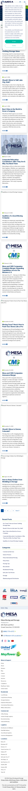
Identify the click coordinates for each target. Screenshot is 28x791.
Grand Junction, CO (6, 749)
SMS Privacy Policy (14, 780)
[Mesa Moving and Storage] (14, 615)
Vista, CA (3, 769)
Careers (3, 673)
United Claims (4, 688)
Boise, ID (3, 741)
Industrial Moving (5, 721)
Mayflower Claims (5, 686)
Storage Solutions (5, 700)
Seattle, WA (4, 764)
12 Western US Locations (12, 635)
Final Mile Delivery (5, 730)
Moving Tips (6, 563)
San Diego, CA (4, 759)
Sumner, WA (4, 767)
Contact (3, 676)
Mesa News (6, 560)
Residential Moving (8, 569)
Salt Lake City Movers (9, 572)
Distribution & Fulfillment (7, 727)
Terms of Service (21, 787)
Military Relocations (5, 707)
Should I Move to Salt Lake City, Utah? (13, 528)
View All (3, 772)
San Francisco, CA (5, 762)
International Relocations (7, 705)
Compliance (4, 683)
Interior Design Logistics (7, 716)
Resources (3, 681)
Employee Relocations (6, 702)
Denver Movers (7, 554)
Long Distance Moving (6, 697)
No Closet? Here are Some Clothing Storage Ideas (12, 524)
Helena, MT (4, 752)
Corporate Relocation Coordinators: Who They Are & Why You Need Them (14, 537)
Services (3, 678)
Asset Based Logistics (6, 732)
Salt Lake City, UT (5, 757)
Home (2, 608)
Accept (14, 41)
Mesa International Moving (10, 557)
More (4, 71)
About (2, 665)
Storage (5, 575)
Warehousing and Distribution (11, 578)
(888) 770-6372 (9, 631)
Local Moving (4, 695)
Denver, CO (4, 747)
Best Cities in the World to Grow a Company (12, 532)
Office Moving (4, 714)
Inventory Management (6, 735)
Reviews (3, 668)
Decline (14, 45)
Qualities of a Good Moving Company (13, 541)
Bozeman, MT (4, 744)
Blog (2, 670)
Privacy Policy (5, 780)
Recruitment (6, 566)
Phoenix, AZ (4, 754)
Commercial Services (8, 551)
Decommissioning (5, 719)
